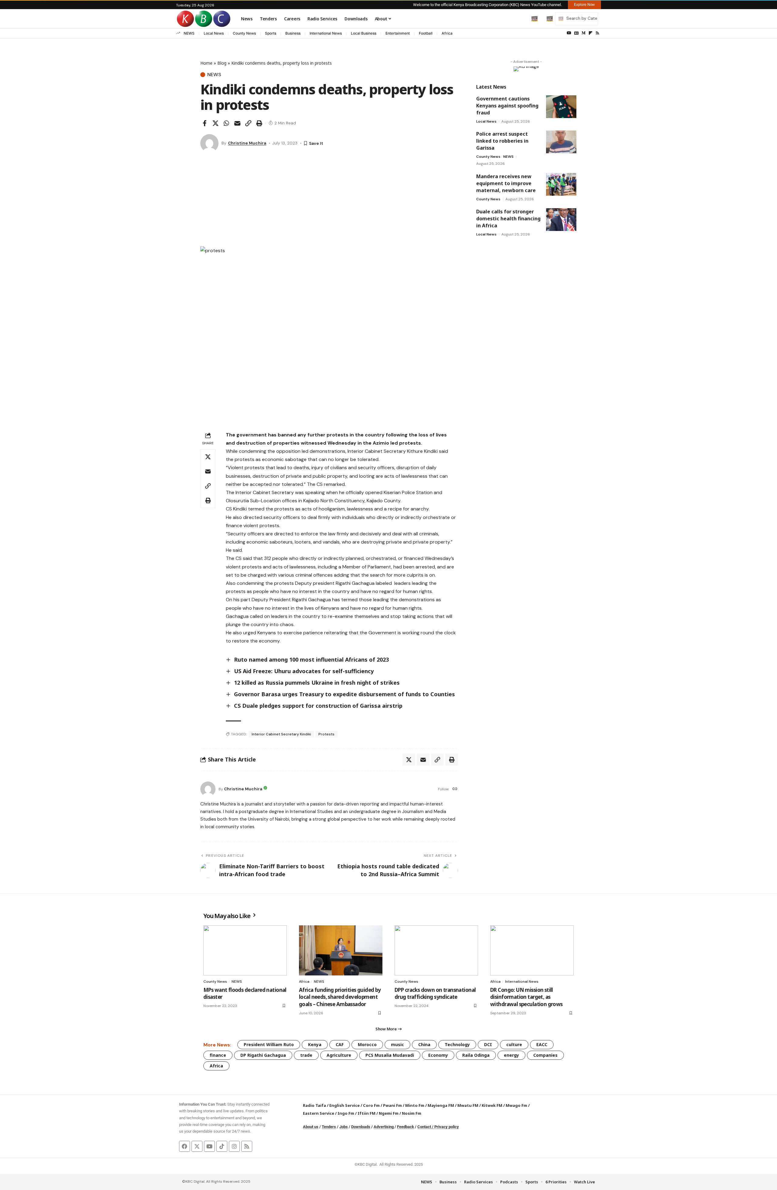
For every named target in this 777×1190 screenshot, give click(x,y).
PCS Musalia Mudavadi (389, 1055)
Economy (438, 1055)
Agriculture (339, 1055)
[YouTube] (569, 33)
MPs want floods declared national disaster (245, 993)
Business (292, 33)
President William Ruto (269, 1044)
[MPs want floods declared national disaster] (245, 950)
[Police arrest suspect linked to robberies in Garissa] (561, 142)
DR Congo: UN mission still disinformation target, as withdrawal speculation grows (526, 997)
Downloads (360, 1126)
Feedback (405, 1126)
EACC (541, 1044)
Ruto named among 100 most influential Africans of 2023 (311, 659)
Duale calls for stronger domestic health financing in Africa (508, 218)
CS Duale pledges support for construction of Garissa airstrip (318, 705)
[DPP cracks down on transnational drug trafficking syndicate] (436, 950)
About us (310, 1126)
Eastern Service (318, 1113)
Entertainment (397, 33)
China (424, 1044)
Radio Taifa (314, 1105)
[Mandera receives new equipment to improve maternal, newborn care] (561, 184)
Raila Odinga (476, 1055)
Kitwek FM (492, 1105)
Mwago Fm (516, 1105)
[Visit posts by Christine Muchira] (209, 143)
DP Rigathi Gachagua (263, 1055)
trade (306, 1055)
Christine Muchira (247, 143)
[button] (521, 18)
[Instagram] (234, 1146)
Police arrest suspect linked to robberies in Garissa (502, 141)
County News (244, 33)
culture (514, 1044)
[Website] (455, 789)
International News (326, 33)
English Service (344, 1105)
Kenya (314, 1044)
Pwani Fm (392, 1105)
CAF (340, 1044)
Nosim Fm (411, 1113)
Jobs (343, 1126)
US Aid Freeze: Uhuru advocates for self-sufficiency (304, 671)
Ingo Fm (346, 1113)
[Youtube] (209, 1146)
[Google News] (576, 33)
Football (426, 33)
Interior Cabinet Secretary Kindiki (281, 734)
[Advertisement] (329, 200)
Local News (214, 33)
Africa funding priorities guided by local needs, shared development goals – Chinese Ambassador (340, 997)
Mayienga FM (441, 1105)
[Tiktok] (221, 1146)
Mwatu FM (467, 1105)
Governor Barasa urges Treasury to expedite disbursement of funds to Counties (344, 694)
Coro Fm (371, 1105)
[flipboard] (590, 33)
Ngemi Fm (389, 1113)
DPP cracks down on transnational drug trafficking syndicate (435, 993)
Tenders (329, 1126)
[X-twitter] (197, 1146)
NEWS (189, 33)
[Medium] (583, 33)
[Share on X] (215, 123)
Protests (326, 734)
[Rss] (597, 33)
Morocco (367, 1044)
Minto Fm (414, 1105)
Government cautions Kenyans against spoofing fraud (507, 105)
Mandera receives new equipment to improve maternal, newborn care (506, 183)
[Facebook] (184, 1146)
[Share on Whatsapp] (226, 123)
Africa (447, 33)
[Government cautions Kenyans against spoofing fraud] (561, 106)
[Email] (237, 123)
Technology (457, 1044)
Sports (270, 33)
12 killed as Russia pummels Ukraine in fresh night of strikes (317, 682)
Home (206, 63)
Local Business (363, 33)
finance (218, 1055)
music (397, 1044)
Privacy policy (446, 1126)
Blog (221, 63)
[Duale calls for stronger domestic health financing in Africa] (561, 219)
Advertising (384, 1126)
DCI (488, 1044)
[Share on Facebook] (204, 123)
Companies (545, 1055)
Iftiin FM (366, 1113)
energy (511, 1055)
